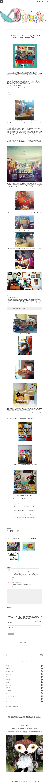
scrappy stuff (34, 527)
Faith (7, 676)
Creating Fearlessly (9, 671)
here (34, 506)
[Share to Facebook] (11, 531)
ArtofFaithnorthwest (10, 666)
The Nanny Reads (9, 688)
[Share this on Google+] (19, 531)
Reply (12, 579)
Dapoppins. (23, 781)
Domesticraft (9, 73)
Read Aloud (8, 685)
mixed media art (9, 695)
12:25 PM (20, 569)
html (9, 629)
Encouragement (9, 674)
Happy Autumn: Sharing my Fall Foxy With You (24, 728)
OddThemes (36, 781)
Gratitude (8, 679)
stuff (39, 527)
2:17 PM (19, 582)
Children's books (9, 669)
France (7, 677)
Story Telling (8, 687)
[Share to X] (15, 531)
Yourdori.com (8, 690)
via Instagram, (22, 72)
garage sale (17, 527)
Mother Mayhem (15, 582)
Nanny (7, 682)
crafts (7, 692)
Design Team (8, 673)
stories (7, 699)
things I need (9, 528)
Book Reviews (9, 668)
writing (7, 701)
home (22, 527)
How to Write (8, 680)
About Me (8, 665)
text (9, 631)
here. (34, 514)
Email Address (24, 622)
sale (24, 527)
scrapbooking (28, 527)
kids (7, 693)
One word (8, 684)
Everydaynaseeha (15, 569)
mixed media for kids (10, 696)
